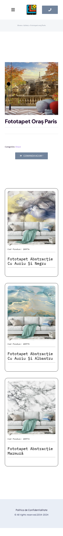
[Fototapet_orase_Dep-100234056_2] (31, 88)
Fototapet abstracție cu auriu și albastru (30, 356)
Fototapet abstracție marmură (30, 451)
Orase (18, 147)
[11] (31, 6)
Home (19, 25)
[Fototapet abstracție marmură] (31, 383)
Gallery (26, 25)
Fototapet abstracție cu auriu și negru (30, 261)
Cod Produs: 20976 (19, 249)
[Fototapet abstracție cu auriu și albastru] (31, 288)
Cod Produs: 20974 (19, 439)
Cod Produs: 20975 (19, 344)
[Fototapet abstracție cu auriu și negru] (31, 194)
